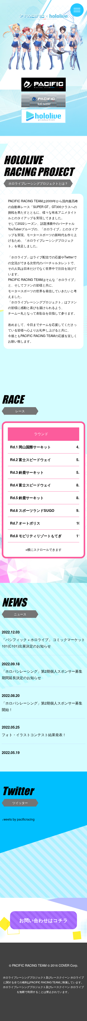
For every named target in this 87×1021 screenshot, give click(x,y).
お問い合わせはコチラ (43, 920)
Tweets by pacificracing (18, 819)
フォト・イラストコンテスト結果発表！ (34, 734)
